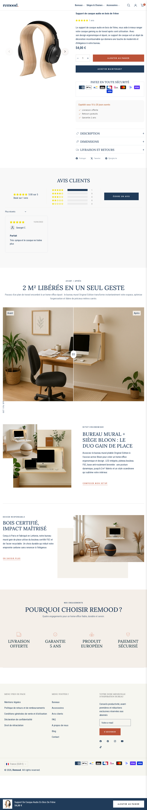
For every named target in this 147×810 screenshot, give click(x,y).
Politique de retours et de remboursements (24, 707)
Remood (16, 770)
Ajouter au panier (129, 804)
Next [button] (65, 51)
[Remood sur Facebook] (101, 741)
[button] (128, 5)
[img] (17, 222)
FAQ (54, 719)
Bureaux (55, 702)
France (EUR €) (17, 764)
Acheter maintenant (110, 69)
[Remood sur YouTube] (123, 741)
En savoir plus (12, 558)
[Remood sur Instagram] (116, 741)
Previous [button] (9, 51)
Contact (55, 736)
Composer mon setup (95, 483)
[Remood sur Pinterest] (108, 741)
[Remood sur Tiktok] (101, 747)
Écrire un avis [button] (121, 196)
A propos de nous (60, 725)
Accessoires (58, 707)
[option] (37, 49)
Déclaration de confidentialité (18, 719)
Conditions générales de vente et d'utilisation (25, 713)
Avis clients (57, 713)
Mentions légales (12, 702)
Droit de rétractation (13, 725)
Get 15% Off (3, 407)
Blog (54, 731)
